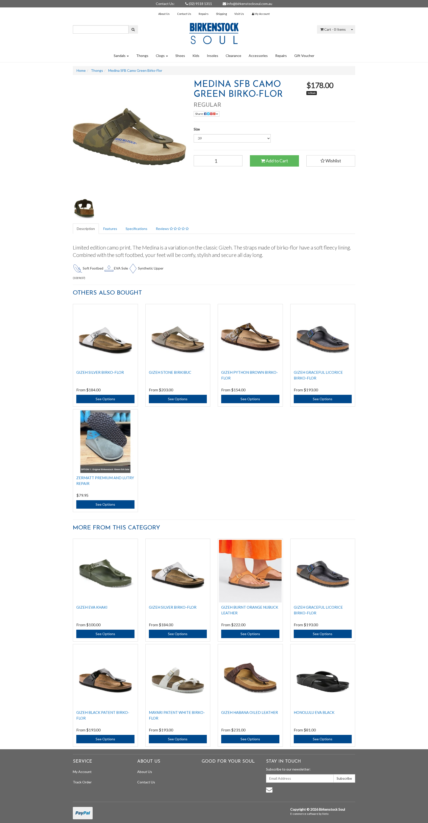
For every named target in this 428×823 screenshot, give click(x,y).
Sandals (120, 55)
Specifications (136, 228)
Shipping (221, 13)
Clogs (160, 55)
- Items (335, 29)
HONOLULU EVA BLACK (314, 712)
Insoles (212, 55)
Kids (195, 55)
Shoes (180, 55)
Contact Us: (165, 3)
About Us (164, 13)
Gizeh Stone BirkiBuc (170, 372)
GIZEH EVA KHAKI (91, 607)
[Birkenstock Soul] (214, 32)
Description (86, 228)
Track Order (82, 782)
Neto (325, 813)
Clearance (233, 55)
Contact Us (184, 13)
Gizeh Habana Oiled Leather (249, 712)
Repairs (204, 13)
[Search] (133, 29)
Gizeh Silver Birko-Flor (100, 372)
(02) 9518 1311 (200, 3)
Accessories (258, 55)
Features (110, 228)
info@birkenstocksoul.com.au (249, 3)
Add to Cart (276, 160)
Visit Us (239, 13)
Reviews (163, 228)
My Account (82, 772)
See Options (105, 399)
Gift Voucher (304, 55)
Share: (199, 114)
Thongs (142, 55)
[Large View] (84, 209)
